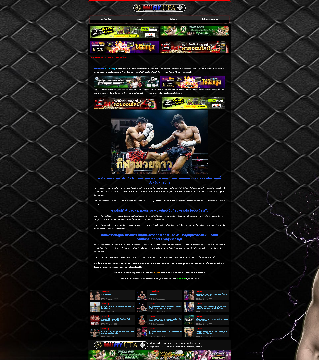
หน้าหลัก (106, 19)
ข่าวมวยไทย (134, 263)
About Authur (156, 343)
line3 (196, 278)
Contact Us (184, 343)
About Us (195, 343)
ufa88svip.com (133, 272)
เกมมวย (143, 278)
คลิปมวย (173, 19)
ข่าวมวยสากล (116, 263)
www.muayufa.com (193, 346)
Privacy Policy (170, 343)
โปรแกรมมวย (210, 19)
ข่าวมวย (139, 19)
